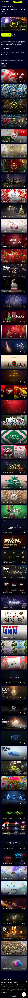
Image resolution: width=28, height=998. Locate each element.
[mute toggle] (3, 79)
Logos (3, 65)
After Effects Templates (7, 6)
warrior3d (5, 14)
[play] (3, 29)
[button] (14, 992)
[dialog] (14, 989)
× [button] (26, 981)
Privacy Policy (15, 989)
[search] (23, 2)
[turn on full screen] (20, 81)
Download (4, 60)
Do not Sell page (19, 990)
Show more (6, 48)
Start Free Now (18, 1)
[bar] (26, 2)
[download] (24, 81)
